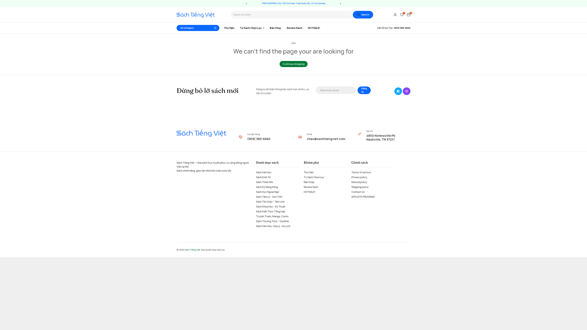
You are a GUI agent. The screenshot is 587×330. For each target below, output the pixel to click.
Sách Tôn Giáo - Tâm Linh (270, 201)
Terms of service (361, 172)
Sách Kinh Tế (263, 177)
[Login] (395, 14)
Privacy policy (359, 177)
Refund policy (359, 182)
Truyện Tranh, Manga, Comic (272, 216)
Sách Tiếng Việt (192, 249)
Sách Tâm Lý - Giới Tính (269, 196)
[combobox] (292, 14)
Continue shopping (294, 64)
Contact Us (358, 192)
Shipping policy (360, 187)
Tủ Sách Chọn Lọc (314, 177)
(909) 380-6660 (258, 139)
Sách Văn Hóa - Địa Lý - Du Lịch (273, 226)
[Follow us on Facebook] (398, 91)
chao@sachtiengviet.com (326, 139)
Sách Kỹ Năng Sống (267, 187)
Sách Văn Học (263, 172)
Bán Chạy (309, 182)
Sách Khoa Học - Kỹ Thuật (270, 206)
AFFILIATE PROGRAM (363, 196)
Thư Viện (309, 172)
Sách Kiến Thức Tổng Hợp (270, 211)
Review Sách (311, 187)
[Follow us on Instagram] (406, 91)
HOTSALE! (309, 192)
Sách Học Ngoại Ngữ (267, 192)
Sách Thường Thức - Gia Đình (272, 221)
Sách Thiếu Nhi (264, 182)
